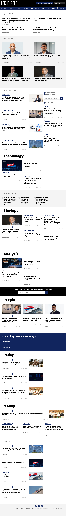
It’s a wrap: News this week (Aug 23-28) (47, 18)
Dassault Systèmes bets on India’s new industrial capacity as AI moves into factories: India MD (16, 20)
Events (62, 8)
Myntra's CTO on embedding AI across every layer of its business (33, 219)
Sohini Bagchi (5, 24)
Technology (4, 8)
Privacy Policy (39, 508)
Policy (31, 8)
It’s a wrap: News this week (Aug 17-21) (14, 462)
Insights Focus (5, 94)
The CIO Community (52, 8)
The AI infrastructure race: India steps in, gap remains (14, 377)
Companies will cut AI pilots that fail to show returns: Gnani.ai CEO (48, 79)
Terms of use (45, 508)
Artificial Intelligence (7, 110)
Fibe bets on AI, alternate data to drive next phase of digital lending (53, 238)
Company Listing (58, 508)
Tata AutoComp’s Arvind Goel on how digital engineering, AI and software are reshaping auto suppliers (16, 57)
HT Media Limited (41, 512)
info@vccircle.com (61, 512)
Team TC (35, 20)
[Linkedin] (42, 506)
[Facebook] (36, 506)
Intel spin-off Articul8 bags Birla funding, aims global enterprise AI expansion (10, 427)
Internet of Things (28, 176)
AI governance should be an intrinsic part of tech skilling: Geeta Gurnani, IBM (53, 125)
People (42, 8)
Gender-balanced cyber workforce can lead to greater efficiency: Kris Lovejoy (52, 139)
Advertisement (27, 508)
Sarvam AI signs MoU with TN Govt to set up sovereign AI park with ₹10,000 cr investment (14, 392)
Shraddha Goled (48, 118)
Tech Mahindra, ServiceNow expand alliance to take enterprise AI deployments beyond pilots (13, 490)
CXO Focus (25, 8)
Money (18, 8)
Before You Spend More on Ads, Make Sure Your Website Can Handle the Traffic (13, 128)
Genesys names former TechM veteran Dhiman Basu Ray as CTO (14, 113)
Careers (21, 508)
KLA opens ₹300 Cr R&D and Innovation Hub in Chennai (32, 427)
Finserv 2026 (6, 342)
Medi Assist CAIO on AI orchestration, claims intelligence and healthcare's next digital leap (52, 221)
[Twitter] (39, 506)
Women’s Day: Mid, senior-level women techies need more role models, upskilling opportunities (53, 111)
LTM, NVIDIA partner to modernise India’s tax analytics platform (12, 363)
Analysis (37, 8)
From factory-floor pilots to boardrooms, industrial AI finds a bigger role (17, 29)
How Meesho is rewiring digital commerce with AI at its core (32, 234)
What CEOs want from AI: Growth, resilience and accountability (45, 29)
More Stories (9, 442)
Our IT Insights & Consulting (45, 3)
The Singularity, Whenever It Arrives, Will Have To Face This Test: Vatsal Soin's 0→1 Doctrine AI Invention (13, 98)
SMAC (3, 270)
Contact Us (33, 508)
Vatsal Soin (4, 105)
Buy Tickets (6, 347)
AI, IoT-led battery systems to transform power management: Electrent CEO (47, 56)
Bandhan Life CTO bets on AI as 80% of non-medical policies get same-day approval (16, 79)
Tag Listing (52, 508)
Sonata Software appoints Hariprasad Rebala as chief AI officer (53, 320)
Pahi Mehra (5, 383)
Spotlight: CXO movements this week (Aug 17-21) (32, 319)
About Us (17, 508)
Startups (12, 8)
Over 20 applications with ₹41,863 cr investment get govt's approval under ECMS (54, 427)
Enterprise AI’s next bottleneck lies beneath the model (32, 278)
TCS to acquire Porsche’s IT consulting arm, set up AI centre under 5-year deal (14, 143)
